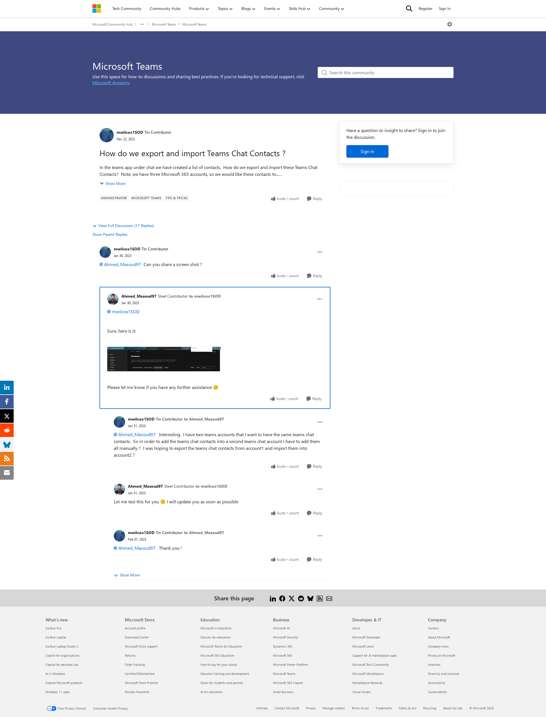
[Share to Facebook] (282, 598)
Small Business (283, 692)
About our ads (452, 708)
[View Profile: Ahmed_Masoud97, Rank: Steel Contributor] (113, 299)
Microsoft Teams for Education (221, 646)
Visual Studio (361, 692)
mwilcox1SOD (130, 132)
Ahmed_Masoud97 (122, 264)
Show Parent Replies (109, 234)
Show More (115, 183)
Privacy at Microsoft (441, 655)
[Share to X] (292, 598)
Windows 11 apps (58, 692)
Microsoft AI (281, 628)
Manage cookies (333, 708)
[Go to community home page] (96, 8)
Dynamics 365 (282, 646)
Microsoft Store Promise (141, 683)
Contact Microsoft (286, 708)
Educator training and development (224, 673)
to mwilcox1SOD (205, 296)
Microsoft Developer (366, 637)
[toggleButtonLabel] (450, 24)
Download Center (137, 637)
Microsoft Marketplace (368, 673)
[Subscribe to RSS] (320, 598)
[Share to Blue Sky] (310, 598)
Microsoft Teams (164, 24)
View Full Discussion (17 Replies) (126, 225)
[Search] (409, 8)
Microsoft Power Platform (290, 664)
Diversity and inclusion (443, 673)
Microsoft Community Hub (112, 24)
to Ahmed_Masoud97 (204, 419)
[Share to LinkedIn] (273, 598)
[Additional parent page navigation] (142, 24)
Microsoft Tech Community (370, 664)
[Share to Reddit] (301, 598)
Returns (130, 655)
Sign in (367, 151)
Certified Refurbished (139, 673)
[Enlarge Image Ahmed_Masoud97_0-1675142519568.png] (164, 359)
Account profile (135, 628)
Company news (438, 646)
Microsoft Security (285, 637)
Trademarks (384, 708)
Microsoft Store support (141, 646)
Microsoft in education (215, 628)
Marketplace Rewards (367, 683)
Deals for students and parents (221, 683)
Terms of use (360, 708)
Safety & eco (407, 708)
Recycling (429, 708)
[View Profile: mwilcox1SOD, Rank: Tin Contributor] (107, 135)
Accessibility (436, 683)
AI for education (211, 692)
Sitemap (262, 708)
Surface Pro (53, 628)
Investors (434, 664)
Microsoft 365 (282, 655)
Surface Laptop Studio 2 (62, 646)
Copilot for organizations (63, 655)
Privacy (311, 708)
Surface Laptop (56, 637)
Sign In (445, 8)
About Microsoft (439, 637)
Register (426, 8)
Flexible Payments (137, 692)
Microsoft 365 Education (217, 655)
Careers (433, 628)
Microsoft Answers (110, 82)
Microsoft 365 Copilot (288, 683)
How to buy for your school (218, 664)
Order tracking (135, 664)
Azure (356, 628)
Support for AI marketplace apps (374, 655)
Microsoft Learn (363, 646)
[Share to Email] (329, 598)
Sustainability (437, 692)
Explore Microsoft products (64, 683)
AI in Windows (55, 673)
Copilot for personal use (62, 664)
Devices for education (215, 637)
